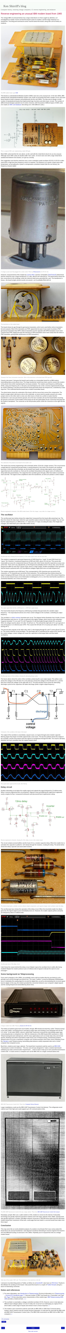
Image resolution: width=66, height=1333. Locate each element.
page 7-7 (22, 1295)
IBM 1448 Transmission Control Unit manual (48, 1212)
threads (54, 1285)
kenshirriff (39, 1283)
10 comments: (5, 1319)
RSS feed (55, 1283)
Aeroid (21, 1025)
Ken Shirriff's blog (14, 6)
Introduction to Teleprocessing (29, 1293)
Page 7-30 (10, 1297)
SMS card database (15, 104)
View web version (33, 1331)
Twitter (49, 1285)
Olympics (6, 1041)
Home (33, 1328)
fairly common (16, 617)
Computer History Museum (32, 1104)
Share (3, 1321)
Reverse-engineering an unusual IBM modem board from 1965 (31, 13)
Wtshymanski (36, 271)
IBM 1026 (57, 1046)
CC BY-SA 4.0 (27, 1025)
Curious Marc (31, 274)
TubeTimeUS (52, 274)
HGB (16, 92)
